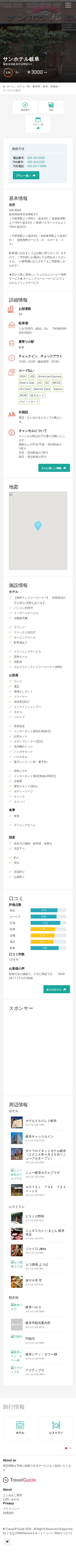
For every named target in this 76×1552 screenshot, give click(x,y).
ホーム (10, 86)
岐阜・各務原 (50, 86)
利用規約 (8, 1512)
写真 (51, 110)
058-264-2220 (36, 162)
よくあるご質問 (12, 1495)
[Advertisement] (38, 1051)
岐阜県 (36, 86)
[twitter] (7, 1541)
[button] (66, 1448)
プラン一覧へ (24, 175)
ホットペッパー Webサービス (53, 1533)
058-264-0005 (36, 157)
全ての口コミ (54, 989)
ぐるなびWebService (19, 1533)
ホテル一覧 (23, 86)
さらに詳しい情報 (51, 468)
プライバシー (11, 1508)
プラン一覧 (38, 124)
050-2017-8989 (36, 166)
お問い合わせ (11, 1499)
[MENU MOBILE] (68, 6)
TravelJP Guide (21, 6)
